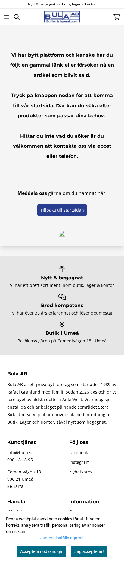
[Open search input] (17, 17)
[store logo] (62, 17)
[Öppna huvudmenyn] (6, 17)
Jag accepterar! (89, 551)
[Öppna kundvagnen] (116, 17)
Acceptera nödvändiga (41, 551)
